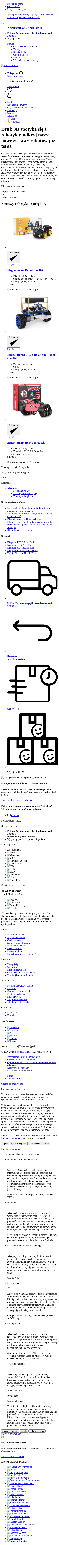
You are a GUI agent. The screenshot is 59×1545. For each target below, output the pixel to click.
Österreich (25, 1505)
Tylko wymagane (18, 1143)
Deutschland (28, 1483)
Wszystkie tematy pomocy (25, 60)
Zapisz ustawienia (10, 1431)
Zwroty (16, 49)
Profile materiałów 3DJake (20, 985)
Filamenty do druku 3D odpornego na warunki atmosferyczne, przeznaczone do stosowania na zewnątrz (29, 525)
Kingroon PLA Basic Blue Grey (22, 550)
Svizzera (22, 1533)
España (20, 1486)
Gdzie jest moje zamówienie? (27, 46)
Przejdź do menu (15, 3)
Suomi (19, 1519)
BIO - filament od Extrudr (19, 530)
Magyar (21, 1500)
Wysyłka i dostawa (16, 937)
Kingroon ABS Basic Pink (20, 545)
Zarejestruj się (14, 967)
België (19, 1475)
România (23, 1541)
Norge (19, 1538)
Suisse (19, 1530)
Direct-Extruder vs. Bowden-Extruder (25, 519)
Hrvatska (23, 1491)
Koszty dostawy (21, 52)
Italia (17, 1497)
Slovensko (25, 1516)
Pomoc (10, 43)
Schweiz (22, 1527)
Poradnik (11, 988)
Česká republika (33, 1480)
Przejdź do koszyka (16, 9)
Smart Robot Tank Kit (26, 442)
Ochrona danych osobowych (21, 1059)
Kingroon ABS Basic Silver (20, 547)
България (24, 1478)
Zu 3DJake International (12, 1456)
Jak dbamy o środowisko (19, 1002)
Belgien (21, 1469)
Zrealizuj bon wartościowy (20, 975)
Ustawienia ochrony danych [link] (20, 1070)
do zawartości (13, 6)
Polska (20, 1508)
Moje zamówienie (15, 934)
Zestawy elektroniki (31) (25, 493)
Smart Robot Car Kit (25, 270)
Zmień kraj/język (27, 1046)
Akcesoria (12, 488)
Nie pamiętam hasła (16, 969)
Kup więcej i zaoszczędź (19, 991)
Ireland (20, 1494)
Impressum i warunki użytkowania (23, 1057)
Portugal (22, 1511)
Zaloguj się (12, 964)
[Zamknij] (2, 23)
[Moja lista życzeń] (9, 91)
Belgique (23, 1472)
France (20, 1489)
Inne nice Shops (15, 1078)
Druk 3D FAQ (14, 996)
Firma (10, 1076)
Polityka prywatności (11, 1149)
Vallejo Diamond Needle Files (21, 553)
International (28, 1467)
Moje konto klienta (16, 945)
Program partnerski (16, 994)
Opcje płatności (20, 54)
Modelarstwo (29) (21, 490)
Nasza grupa (13, 1012)
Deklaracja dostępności (18, 1068)
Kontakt (17, 57)
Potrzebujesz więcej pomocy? (21, 954)
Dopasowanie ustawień (39, 1143)
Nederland (25, 1502)
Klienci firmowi (14, 948)
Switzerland (27, 1535)
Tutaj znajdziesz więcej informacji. (17, 800)
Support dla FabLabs (17, 999)
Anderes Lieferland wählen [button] (14, 1461)
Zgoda (5, 1143)
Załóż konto (13, 86)
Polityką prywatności (11, 1138)
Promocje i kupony (16, 951)
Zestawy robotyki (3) (23, 496)
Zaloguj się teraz (15, 76)
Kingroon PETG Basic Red (20, 542)
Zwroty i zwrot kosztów (18, 943)
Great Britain (29, 1524)
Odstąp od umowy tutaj (12, 1083)
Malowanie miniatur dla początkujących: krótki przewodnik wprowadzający (29, 509)
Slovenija (23, 1513)
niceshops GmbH (23, 1051)
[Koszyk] (32, 95)
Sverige (21, 1522)
